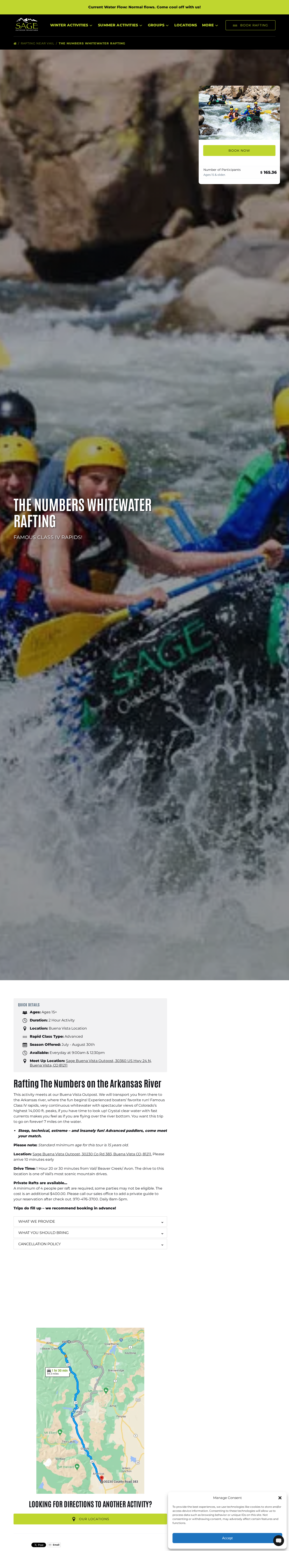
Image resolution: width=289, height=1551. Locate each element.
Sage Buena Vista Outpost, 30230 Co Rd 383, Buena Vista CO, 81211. (92, 1154)
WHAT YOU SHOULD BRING (43, 1233)
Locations (185, 25)
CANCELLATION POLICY (39, 1244)
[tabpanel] (239, 113)
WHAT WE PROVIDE (36, 1221)
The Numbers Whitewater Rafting (92, 43)
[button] (280, 1498)
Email (55, 1544)
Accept (227, 1538)
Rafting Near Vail (38, 43)
